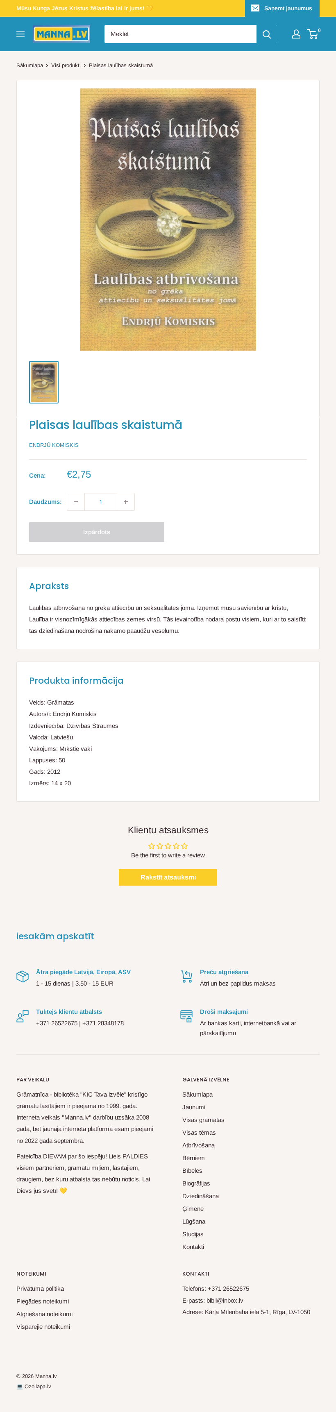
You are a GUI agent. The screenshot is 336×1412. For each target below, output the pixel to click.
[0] (313, 34)
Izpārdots (96, 531)
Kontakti (193, 1246)
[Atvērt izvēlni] (20, 34)
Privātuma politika (40, 1288)
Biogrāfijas (196, 1183)
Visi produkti (66, 65)
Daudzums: (45, 501)
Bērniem (193, 1157)
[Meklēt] (267, 34)
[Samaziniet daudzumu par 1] (75, 501)
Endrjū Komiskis (54, 445)
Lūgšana (193, 1221)
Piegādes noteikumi (42, 1301)
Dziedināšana (200, 1195)
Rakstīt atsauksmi (168, 877)
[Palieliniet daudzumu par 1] (125, 501)
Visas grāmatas (203, 1119)
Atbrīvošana (198, 1145)
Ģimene (193, 1208)
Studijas (193, 1234)
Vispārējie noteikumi (43, 1326)
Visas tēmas (199, 1132)
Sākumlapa (29, 65)
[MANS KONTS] (296, 34)
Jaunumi (193, 1107)
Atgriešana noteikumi (44, 1313)
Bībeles (192, 1170)
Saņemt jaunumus (288, 8)
